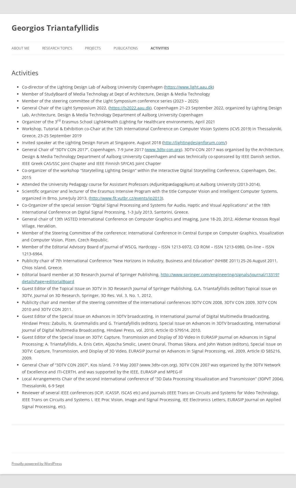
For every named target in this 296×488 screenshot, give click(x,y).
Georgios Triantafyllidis (55, 28)
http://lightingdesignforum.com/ (194, 142)
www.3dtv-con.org (163, 149)
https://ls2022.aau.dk (130, 108)
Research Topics (57, 48)
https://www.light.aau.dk (189, 87)
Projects (93, 48)
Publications (126, 48)
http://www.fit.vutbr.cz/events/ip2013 (126, 198)
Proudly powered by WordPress (37, 463)
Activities (160, 48)
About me (20, 48)
